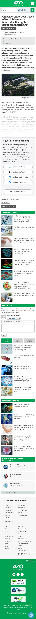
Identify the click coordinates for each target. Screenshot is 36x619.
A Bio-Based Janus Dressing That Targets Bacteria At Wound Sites (24, 294)
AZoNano (7, 508)
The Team (21, 526)
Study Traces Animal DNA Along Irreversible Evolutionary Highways (24, 417)
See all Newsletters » (9, 492)
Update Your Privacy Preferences (19, 613)
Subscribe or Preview (17, 467)
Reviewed (8, 43)
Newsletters (22, 531)
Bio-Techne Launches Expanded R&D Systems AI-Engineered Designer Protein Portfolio (24, 262)
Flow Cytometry (15, 474)
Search (20, 536)
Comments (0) (5, 202)
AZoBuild (7, 518)
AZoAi (20, 513)
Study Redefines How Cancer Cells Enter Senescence (23, 405)
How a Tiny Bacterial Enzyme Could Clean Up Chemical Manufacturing (23, 251)
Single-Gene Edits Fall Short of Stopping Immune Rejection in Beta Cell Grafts (23, 427)
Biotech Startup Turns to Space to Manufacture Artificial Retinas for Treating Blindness (24, 240)
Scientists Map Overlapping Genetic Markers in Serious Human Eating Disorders (22, 438)
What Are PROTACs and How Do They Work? (24, 357)
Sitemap (20, 548)
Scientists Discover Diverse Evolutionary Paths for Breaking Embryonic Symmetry (24, 448)
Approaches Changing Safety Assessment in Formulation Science (23, 389)
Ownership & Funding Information (24, 554)
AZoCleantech (9, 513)
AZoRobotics (8, 510)
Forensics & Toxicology (17, 465)
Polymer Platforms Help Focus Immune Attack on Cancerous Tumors (23, 273)
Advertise (21, 539)
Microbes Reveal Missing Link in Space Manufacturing (24, 228)
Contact (20, 534)
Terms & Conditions (24, 541)
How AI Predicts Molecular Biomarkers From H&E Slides (23, 367)
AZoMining (21, 505)
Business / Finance (14, 200)
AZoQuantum (22, 510)
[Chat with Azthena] (31, 615)
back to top (29, 560)
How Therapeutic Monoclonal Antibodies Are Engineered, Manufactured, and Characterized (23, 348)
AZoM (6, 505)
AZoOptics (8, 515)
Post (3, 335)
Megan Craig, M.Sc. (16, 39)
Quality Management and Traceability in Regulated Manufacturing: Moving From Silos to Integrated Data (23, 219)
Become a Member (24, 529)
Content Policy (22, 550)
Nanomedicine (15, 483)
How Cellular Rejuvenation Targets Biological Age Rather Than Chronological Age (23, 379)
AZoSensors (22, 508)
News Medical (22, 515)
